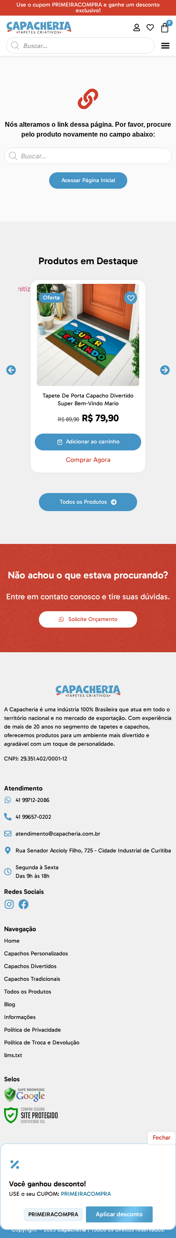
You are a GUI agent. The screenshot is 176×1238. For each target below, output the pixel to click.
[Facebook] (23, 904)
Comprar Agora (88, 460)
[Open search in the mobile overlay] (80, 45)
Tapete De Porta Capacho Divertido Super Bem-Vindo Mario (88, 399)
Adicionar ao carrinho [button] (93, 441)
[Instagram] (9, 904)
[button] (165, 46)
